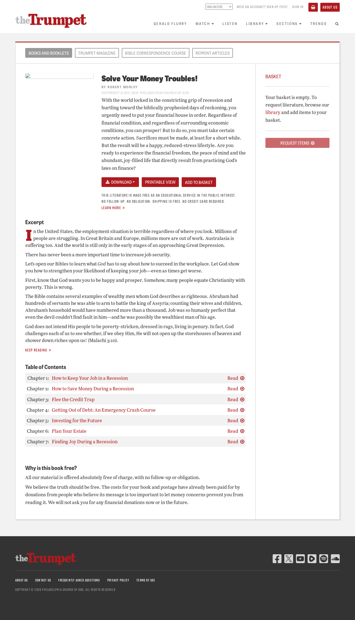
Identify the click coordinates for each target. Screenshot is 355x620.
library (272, 112)
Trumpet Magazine (97, 53)
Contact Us (43, 580)
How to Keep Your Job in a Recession (90, 378)
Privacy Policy (118, 580)
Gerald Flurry (170, 23)
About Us (330, 7)
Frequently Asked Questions (79, 580)
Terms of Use (145, 580)
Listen (230, 23)
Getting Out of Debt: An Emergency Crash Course (104, 410)
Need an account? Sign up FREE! (262, 6)
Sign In (297, 6)
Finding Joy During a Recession (85, 441)
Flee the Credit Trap (73, 399)
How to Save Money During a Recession (93, 388)
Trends (318, 23)
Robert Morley (123, 86)
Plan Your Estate (69, 431)
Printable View (160, 182)
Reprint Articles (213, 53)
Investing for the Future (77, 420)
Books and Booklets (49, 53)
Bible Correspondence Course (155, 53)
